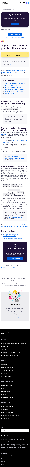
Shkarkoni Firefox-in (15, 34)
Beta (2, 388)
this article (12, 64)
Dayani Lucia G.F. (22, 285)
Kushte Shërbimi (6, 456)
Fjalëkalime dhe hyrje (8, 9)
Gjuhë (2, 427)
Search (20, 3)
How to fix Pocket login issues (12, 238)
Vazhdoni (15, 24)
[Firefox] (15, 41)
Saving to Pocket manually (15, 217)
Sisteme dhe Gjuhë (10, 37)
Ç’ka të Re (17, 37)
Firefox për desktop (7, 367)
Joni (14, 285)
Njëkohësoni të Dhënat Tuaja (10, 415)
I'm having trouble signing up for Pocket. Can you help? (13, 235)
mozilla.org (4, 453)
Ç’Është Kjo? (5, 409)
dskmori (6, 285)
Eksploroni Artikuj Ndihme (9, 355)
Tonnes (13, 283)
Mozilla (5, 333)
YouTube (4, 435)
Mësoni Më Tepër (15, 317)
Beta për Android (6, 391)
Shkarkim (4, 364)
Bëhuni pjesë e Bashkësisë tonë (11, 352)
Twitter (3, 349)
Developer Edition (6, 385)
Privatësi (22, 37)
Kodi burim (4, 346)
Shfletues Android (7, 370)
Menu (24, 3)
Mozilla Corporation (7, 441)
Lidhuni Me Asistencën (15, 258)
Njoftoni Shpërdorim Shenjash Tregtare (13, 343)
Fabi (16, 285)
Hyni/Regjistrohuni (7, 406)
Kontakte (4, 464)
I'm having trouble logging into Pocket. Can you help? (15, 225)
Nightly (3, 394)
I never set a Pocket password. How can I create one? (14, 157)
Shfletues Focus (6, 376)
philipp (10, 283)
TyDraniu (26, 283)
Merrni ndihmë (5, 418)
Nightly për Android (7, 397)
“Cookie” (4, 461)
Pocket (3, 134)
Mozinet (10, 285)
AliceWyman (5, 283)
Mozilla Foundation (20, 441)
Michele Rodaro (19, 283)
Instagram (7, 435)
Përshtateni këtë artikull (8, 29)
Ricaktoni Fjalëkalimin (8, 412)
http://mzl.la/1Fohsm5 (8, 267)
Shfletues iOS (5, 373)
